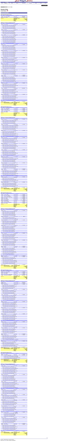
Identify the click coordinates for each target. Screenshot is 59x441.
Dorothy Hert (10, 296)
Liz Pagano (11, 303)
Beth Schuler (13, 125)
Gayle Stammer (11, 71)
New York (5, 283)
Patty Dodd (5, 249)
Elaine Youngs (11, 404)
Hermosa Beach (6, 63)
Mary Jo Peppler (7, 45)
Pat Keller (11, 330)
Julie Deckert (12, 302)
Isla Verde (5, 119)
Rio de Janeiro (6, 16)
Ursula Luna (6, 425)
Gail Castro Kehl (7, 28)
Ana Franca (6, 157)
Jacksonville (5, 57)
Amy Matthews (11, 295)
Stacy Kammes (7, 295)
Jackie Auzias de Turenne (8, 125)
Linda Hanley (6, 217)
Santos (5, 17)
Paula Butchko (6, 418)
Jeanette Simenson (7, 302)
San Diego (5, 29)
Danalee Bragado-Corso (8, 95)
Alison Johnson (7, 60)
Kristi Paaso (6, 257)
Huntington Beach (6, 256)
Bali (4, 200)
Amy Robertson (10, 425)
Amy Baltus (6, 77)
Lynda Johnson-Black (7, 368)
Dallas (5, 225)
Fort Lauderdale (6, 124)
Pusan (5, 354)
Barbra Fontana (7, 32)
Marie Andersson (7, 39)
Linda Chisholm (7, 372)
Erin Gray (5, 375)
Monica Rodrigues (7, 357)
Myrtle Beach (5, 143)
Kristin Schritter (11, 309)
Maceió (5, 272)
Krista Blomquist (11, 51)
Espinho (5, 199)
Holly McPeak (6, 223)
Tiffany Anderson (7, 171)
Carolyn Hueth (6, 64)
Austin (5, 44)
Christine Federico (9, 375)
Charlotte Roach (10, 31)
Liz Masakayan (16, 17)
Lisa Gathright (11, 258)
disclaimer (5, 440)
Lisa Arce (6, 132)
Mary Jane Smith (12, 177)
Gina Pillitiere (11, 395)
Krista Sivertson (7, 390)
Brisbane (5, 201)
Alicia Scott (6, 401)
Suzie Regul (6, 35)
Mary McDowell (11, 25)
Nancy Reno (15, 16)
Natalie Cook (6, 414)
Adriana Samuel (12, 357)
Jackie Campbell (7, 145)
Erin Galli (10, 290)
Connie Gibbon (6, 25)
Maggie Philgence (7, 170)
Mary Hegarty (11, 30)
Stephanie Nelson (7, 139)
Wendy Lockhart (7, 314)
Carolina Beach (6, 24)
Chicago (5, 321)
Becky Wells (6, 131)
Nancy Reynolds (7, 336)
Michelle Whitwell (10, 131)
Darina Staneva (11, 329)
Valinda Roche (6, 323)
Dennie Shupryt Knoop (12, 60)
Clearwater (5, 196)
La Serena (5, 109)
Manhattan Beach (6, 94)
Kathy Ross (10, 328)
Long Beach (5, 88)
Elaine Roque (11, 28)
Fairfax (5, 282)
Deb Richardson (11, 40)
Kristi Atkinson (6, 158)
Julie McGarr (6, 322)
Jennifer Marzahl (7, 395)
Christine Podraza (11, 65)
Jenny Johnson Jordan (12, 387)
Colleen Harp (9, 132)
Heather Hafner (7, 66)
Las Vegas (5, 187)
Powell (5, 101)
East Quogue (5, 423)
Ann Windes (10, 64)
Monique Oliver (7, 167)
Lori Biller (6, 31)
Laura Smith (11, 45)
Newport (5, 246)
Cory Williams (11, 390)
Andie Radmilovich (10, 35)
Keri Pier (9, 157)
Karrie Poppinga (11, 252)
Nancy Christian (7, 211)
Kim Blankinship (7, 400)
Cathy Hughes (11, 418)
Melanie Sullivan (12, 139)
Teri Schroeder (10, 150)
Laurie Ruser (6, 308)
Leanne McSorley (11, 211)
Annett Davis (6, 387)
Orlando (5, 381)
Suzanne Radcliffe (11, 400)
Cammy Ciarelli (7, 251)
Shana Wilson (10, 382)
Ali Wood (10, 250)
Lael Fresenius (6, 309)
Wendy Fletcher (7, 26)
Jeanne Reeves (13, 368)
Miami (4, 108)
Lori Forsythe (11, 32)
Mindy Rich (6, 150)
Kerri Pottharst (10, 414)
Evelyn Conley (6, 290)
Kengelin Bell (6, 65)
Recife (5, 273)
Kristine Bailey (6, 30)
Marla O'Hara (11, 26)
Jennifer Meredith (7, 369)
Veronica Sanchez (12, 170)
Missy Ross (13, 95)
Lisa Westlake (10, 257)
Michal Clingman (12, 171)
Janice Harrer (6, 40)
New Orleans (5, 50)
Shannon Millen (12, 39)
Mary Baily (6, 70)
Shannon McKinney (11, 138)
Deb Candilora (6, 138)
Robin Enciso (9, 366)
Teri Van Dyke (11, 314)
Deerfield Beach (6, 374)
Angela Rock (15, 200)
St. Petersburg (6, 110)
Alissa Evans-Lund (10, 315)
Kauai (4, 264)
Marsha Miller (6, 329)
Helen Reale (9, 376)
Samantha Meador (11, 322)
